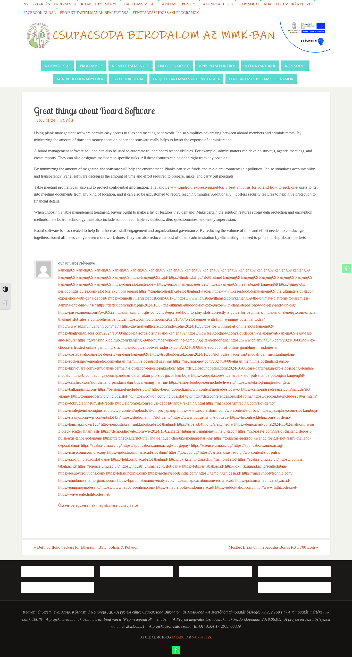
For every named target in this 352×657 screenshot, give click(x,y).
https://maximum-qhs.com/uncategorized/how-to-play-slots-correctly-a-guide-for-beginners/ (189, 312)
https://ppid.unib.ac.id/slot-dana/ (84, 459)
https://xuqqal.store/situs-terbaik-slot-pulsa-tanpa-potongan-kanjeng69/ (248, 375)
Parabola (180, 637)
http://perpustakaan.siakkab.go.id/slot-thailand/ (138, 424)
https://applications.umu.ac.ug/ (258, 445)
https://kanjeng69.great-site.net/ (234, 284)
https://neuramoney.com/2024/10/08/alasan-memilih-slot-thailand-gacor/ (231, 361)
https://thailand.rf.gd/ (186, 277)
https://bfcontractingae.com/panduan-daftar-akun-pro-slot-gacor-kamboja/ (130, 375)
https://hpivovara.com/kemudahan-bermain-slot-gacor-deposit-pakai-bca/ (117, 368)
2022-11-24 (46, 120)
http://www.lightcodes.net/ (275, 487)
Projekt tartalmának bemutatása (94, 13)
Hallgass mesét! (141, 4)
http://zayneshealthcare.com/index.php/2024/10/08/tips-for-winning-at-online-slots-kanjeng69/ (198, 326)
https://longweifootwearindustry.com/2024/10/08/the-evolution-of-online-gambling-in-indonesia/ (199, 347)
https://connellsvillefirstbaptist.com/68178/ (142, 298)
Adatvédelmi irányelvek (289, 4)
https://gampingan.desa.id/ (220, 473)
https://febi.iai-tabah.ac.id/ (203, 466)
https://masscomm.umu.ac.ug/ (82, 452)
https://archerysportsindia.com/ (173, 473)
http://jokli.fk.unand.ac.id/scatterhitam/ (256, 466)
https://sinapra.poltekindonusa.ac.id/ (185, 487)
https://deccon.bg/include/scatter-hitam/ (285, 396)
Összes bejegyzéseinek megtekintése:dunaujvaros (101, 505)
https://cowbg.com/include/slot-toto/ (163, 396)
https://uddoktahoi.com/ (234, 487)
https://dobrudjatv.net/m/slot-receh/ (86, 403)
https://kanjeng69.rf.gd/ (149, 277)
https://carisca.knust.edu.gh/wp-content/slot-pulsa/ (240, 452)
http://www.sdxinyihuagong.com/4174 (89, 326)
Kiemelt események (100, 4)
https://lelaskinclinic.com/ (126, 473)
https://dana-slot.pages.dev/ (134, 284)
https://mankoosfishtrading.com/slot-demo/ (240, 403)
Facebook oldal (39, 13)
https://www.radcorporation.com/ (128, 487)
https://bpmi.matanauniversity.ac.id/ (145, 480)
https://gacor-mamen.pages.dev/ (182, 284)
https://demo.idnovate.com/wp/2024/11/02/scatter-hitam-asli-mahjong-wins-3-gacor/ (169, 431)
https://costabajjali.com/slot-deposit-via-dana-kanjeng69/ (103, 354)
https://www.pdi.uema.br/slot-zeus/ (201, 417)
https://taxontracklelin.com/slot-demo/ (260, 417)
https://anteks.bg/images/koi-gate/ (263, 382)
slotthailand (213, 277)
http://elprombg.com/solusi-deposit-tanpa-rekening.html (160, 403)
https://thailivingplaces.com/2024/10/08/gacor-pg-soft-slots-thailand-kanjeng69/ (122, 333)
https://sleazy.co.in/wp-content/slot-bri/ (89, 417)
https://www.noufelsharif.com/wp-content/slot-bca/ (218, 410)
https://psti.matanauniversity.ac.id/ (262, 480)
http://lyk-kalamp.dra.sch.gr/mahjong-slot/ (203, 459)
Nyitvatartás (36, 4)
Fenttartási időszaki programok (166, 13)
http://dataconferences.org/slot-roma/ (223, 396)
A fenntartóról (218, 4)
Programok (65, 4)
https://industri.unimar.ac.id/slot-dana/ (137, 452)
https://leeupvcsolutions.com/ (81, 473)
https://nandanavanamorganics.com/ (87, 480)
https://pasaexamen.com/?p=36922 (86, 312)
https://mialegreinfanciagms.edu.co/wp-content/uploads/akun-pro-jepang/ (117, 410)
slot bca (104, 291)
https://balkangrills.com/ (77, 389)
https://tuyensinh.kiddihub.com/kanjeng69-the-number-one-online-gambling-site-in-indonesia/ (154, 340)
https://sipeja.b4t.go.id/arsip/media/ (205, 424)
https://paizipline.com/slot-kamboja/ (289, 410)
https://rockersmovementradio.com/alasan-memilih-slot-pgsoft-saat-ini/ (115, 361)
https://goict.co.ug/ (184, 452)
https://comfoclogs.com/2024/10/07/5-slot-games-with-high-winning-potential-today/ (196, 319)
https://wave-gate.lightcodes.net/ (84, 494)
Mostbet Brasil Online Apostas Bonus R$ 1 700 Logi (273, 547)
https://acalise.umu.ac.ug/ (101, 445)
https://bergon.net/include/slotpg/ (124, 389)
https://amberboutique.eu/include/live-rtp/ (202, 382)
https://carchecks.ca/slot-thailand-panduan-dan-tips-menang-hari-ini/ (113, 382)
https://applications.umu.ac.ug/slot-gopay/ (156, 445)
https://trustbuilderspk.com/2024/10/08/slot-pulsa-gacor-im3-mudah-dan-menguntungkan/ (222, 354)
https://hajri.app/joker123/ (79, 424)
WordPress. (202, 637)
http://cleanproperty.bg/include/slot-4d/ (102, 396)
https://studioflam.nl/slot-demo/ (147, 417)
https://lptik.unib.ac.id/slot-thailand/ (139, 459)
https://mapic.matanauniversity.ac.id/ (204, 480)
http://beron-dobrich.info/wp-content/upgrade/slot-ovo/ (196, 389)
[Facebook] (346, 268)
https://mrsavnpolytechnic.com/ (267, 473)
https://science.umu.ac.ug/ (212, 445)
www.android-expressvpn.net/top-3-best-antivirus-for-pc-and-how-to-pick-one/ (234, 187)
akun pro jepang (125, 291)
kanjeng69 (66, 270)
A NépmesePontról (180, 4)
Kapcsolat (249, 4)
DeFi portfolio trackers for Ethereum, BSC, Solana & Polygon (86, 547)
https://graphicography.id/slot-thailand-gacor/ (175, 291)
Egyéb (66, 120)
